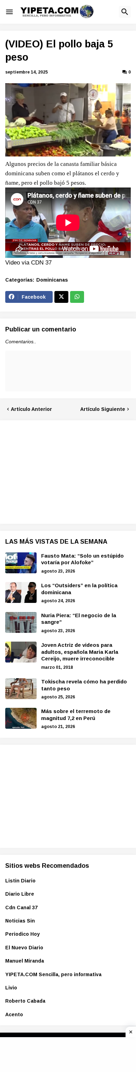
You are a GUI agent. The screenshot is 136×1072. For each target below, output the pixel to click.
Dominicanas (52, 280)
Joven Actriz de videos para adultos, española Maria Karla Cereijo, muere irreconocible (79, 651)
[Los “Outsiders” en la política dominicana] (21, 592)
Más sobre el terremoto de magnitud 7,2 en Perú (76, 714)
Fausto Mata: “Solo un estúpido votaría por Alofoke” (82, 559)
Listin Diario (20, 880)
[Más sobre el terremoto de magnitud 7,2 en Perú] (21, 718)
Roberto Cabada (25, 1001)
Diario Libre (19, 894)
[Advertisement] (57, 470)
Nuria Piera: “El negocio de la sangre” (78, 618)
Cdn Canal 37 (21, 907)
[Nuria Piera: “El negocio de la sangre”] (21, 622)
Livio (11, 987)
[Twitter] (61, 297)
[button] (9, 12)
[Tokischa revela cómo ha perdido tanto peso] (21, 688)
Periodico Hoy (22, 934)
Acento (14, 1014)
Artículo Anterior (31, 409)
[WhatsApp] (77, 297)
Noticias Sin (20, 921)
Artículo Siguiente (102, 409)
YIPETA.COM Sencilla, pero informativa (53, 974)
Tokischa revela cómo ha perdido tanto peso (84, 685)
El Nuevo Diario (24, 947)
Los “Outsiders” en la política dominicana (79, 588)
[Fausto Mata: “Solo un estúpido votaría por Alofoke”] (21, 562)
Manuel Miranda (24, 961)
